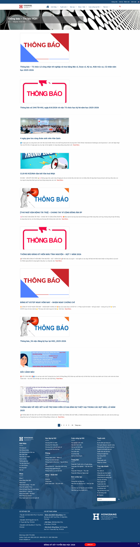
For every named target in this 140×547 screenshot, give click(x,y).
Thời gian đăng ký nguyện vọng (105, 445)
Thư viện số (100, 471)
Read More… (76, 145)
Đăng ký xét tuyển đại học (104, 449)
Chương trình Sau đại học (52, 449)
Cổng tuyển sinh (101, 460)
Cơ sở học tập (75, 454)
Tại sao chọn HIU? (24, 463)
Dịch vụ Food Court (76, 456)
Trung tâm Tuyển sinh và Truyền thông (81, 464)
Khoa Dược (22, 482)
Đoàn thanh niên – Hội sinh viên (54, 483)
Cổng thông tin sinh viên (104, 475)
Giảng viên (114, 2)
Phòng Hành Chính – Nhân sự (53, 457)
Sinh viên (133, 2)
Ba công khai (22, 467)
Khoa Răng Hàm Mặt (25, 480)
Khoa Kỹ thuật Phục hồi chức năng (29, 489)
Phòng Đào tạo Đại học (77, 481)
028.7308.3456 (53, 537)
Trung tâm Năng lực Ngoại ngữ (79, 473)
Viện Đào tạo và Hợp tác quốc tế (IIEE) (82, 488)
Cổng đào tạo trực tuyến (104, 473)
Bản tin (21, 470)
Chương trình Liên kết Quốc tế (53, 447)
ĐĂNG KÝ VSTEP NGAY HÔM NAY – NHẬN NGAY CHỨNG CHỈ (47, 302)
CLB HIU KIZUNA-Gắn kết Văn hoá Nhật (37, 173)
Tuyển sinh (63, 7)
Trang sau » (78, 425)
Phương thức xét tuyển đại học (105, 447)
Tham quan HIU (101, 482)
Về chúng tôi (22, 448)
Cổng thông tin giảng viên (104, 477)
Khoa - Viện (81, 7)
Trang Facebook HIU (103, 486)
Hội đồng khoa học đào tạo (27, 452)
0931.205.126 (35, 537)
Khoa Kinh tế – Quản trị (25, 491)
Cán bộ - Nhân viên (124, 2)
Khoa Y (21, 478)
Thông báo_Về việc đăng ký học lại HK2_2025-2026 (43, 341)
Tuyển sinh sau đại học (103, 451)
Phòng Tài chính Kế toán (52, 460)
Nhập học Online (101, 462)
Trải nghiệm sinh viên (77, 443)
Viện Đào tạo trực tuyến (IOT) (79, 490)
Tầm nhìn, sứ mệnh (24, 456)
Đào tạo (72, 7)
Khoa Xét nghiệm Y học (25, 487)
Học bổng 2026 (101, 456)
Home (9, 21)
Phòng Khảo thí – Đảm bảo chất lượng (56, 466)
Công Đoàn (48, 481)
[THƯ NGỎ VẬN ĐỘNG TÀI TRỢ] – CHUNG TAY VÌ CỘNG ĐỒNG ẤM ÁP (51, 212)
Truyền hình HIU (101, 484)
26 (72, 425)
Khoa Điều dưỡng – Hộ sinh (27, 485)
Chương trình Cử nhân (51, 443)
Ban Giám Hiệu (23, 454)
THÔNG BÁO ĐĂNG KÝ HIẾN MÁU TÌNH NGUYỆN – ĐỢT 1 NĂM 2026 (50, 254)
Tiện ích (105, 7)
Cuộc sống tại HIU (94, 7)
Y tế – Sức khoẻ (75, 449)
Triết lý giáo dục (23, 461)
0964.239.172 (44, 537)
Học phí (99, 458)
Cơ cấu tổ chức (23, 465)
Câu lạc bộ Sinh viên (77, 447)
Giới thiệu (54, 7)
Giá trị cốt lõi (22, 459)
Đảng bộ (47, 479)
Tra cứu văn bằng (102, 479)
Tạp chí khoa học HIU (103, 490)
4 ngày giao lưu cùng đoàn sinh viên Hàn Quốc (40, 138)
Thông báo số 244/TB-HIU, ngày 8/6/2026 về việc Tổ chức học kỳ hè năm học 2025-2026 (59, 107)
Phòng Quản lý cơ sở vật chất (53, 471)
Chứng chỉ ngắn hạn (102, 454)
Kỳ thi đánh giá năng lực (104, 443)
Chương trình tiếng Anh (51, 445)
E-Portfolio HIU (101, 488)
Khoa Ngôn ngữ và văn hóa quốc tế (29, 498)
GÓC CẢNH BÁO (27, 372)
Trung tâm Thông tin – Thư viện (79, 471)
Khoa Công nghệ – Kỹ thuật (27, 493)
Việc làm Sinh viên (76, 445)
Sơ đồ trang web (101, 493)
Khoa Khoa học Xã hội (25, 496)
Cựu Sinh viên (75, 451)
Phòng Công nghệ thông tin (52, 468)
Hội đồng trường (24, 450)
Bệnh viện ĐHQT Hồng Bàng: (54, 515)
